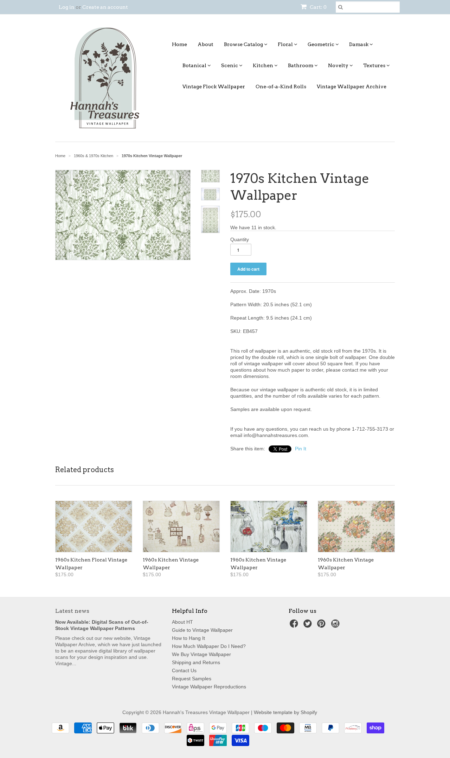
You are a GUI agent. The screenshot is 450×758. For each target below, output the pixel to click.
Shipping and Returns (196, 662)
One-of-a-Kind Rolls (281, 86)
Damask (359, 44)
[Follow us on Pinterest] (322, 625)
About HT (182, 622)
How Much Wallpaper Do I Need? (209, 646)
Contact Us (184, 670)
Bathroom (301, 65)
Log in (67, 7)
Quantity (239, 239)
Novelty (338, 65)
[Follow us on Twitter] (308, 625)
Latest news (72, 611)
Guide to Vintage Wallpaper (202, 630)
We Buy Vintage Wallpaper (201, 654)
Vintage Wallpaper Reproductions (209, 686)
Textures (374, 65)
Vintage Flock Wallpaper (213, 86)
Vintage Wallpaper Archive (351, 86)
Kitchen (263, 65)
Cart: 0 (318, 7)
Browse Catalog (244, 44)
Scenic (230, 65)
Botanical (194, 65)
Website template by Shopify (285, 712)
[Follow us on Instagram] (336, 625)
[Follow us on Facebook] (295, 625)
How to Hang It (188, 638)
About (205, 44)
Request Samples (191, 678)
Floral (286, 44)
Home (179, 44)
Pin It (300, 448)
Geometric (321, 44)
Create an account (105, 7)
